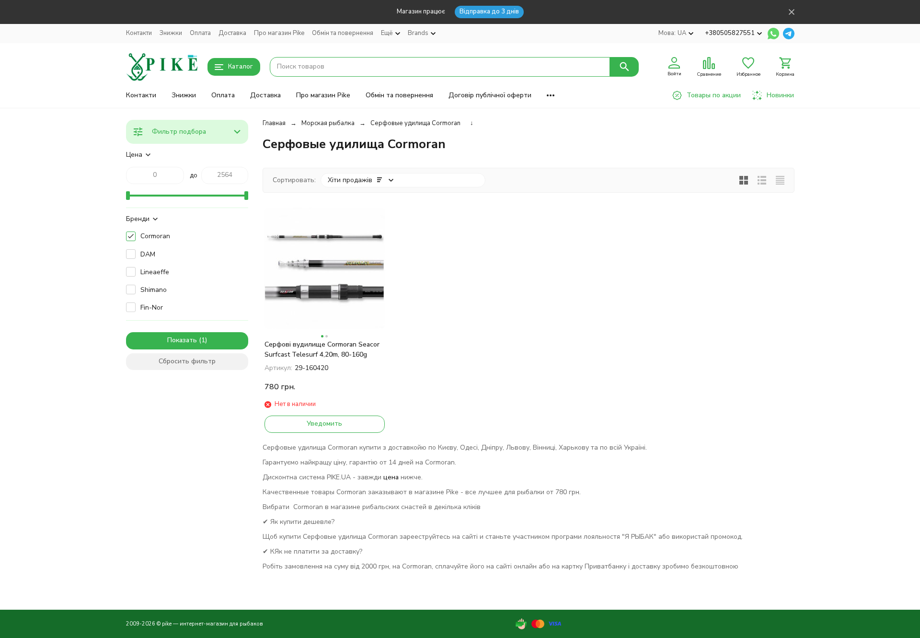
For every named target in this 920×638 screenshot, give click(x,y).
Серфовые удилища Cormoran (415, 123)
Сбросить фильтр (187, 361)
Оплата (200, 33)
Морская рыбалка (328, 123)
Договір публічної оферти (489, 95)
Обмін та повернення (342, 33)
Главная (274, 123)
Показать (182, 340)
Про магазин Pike (279, 33)
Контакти (139, 33)
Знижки (171, 33)
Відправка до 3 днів (489, 11)
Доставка (232, 33)
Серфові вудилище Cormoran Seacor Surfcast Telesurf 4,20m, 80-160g (322, 349)
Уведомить (324, 423)
